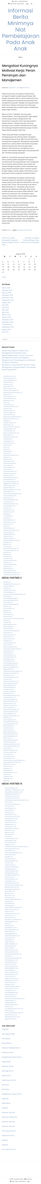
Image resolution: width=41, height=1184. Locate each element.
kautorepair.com (8, 653)
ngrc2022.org (7, 518)
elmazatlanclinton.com (9, 657)
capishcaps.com (8, 778)
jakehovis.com (7, 718)
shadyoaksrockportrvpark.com (12, 649)
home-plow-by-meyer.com (12, 816)
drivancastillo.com (10, 938)
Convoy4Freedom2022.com (11, 550)
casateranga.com (10, 905)
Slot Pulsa (5, 1089)
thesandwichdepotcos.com (11, 481)
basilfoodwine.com (10, 946)
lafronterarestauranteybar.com (14, 885)
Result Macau (7, 1043)
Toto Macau (6, 1039)
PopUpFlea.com (7, 451)
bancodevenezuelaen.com (11, 390)
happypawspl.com (8, 669)
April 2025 (5, 312)
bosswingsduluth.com (9, 720)
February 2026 (7, 290)
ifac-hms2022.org (8, 614)
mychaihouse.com (8, 728)
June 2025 (5, 307)
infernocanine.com (10, 917)
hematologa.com (9, 810)
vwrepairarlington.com (11, 788)
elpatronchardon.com (9, 703)
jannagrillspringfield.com (10, 699)
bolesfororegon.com (11, 982)
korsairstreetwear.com (11, 838)
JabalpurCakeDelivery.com (11, 419)
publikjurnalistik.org (10, 1002)
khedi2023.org (7, 596)
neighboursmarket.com (11, 978)
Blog (9, 230)
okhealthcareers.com (9, 376)
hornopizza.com (9, 806)
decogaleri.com (7, 641)
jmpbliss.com (7, 457)
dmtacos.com (8, 802)
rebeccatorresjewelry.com (10, 455)
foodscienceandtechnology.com (14, 1012)
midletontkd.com (9, 942)
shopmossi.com (9, 911)
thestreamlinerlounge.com (12, 986)
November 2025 (7, 298)
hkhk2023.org (7, 554)
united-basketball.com (11, 861)
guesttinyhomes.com (11, 814)
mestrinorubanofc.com (11, 988)
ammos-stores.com (10, 964)
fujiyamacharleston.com (10, 701)
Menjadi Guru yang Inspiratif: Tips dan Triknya (18, 365)
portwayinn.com (9, 925)
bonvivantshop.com (9, 443)
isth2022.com (7, 582)
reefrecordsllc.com (10, 854)
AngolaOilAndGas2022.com (11, 548)
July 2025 (5, 305)
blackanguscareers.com (12, 980)
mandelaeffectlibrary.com (10, 406)
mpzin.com (6, 447)
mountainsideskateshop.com (13, 958)
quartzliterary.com (8, 693)
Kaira (21, 1179)
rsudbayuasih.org (10, 1000)
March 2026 (6, 288)
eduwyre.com (7, 508)
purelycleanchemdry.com (10, 437)
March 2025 (6, 315)
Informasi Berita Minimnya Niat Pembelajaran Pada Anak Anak (20, 29)
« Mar (4, 277)
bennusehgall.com (8, 626)
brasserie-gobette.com (9, 752)
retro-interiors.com (8, 510)
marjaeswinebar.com (9, 655)
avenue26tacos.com (10, 842)
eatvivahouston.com (11, 822)
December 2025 (7, 295)
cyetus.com (6, 526)
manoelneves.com (8, 404)
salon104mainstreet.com (10, 683)
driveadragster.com (10, 808)
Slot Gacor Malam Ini (9, 1117)
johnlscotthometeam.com (10, 500)
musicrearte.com (8, 754)
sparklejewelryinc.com (11, 873)
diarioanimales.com (9, 639)
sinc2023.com (7, 588)
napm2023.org (7, 556)
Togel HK (5, 1029)
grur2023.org (7, 552)
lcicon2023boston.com (9, 570)
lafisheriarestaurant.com (10, 711)
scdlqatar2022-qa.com (9, 590)
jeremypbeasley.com (9, 479)
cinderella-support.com (10, 471)
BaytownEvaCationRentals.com (12, 417)
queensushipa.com (8, 461)
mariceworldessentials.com (11, 709)
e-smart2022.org (8, 516)
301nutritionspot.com (11, 962)
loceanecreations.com (11, 966)
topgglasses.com (9, 844)
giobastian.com (9, 893)
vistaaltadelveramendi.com (12, 794)
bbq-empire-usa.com (9, 764)
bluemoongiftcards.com (11, 952)
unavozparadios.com (9, 643)
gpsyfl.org (6, 780)
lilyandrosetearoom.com (12, 887)
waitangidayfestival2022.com (11, 572)
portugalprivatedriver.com (10, 677)
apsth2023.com (7, 566)
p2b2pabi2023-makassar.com (11, 584)
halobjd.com (6, 421)
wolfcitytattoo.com (10, 881)
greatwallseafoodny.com (12, 828)
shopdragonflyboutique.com (11, 746)
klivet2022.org (7, 612)
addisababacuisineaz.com (12, 1017)
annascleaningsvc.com (11, 879)
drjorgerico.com (7, 459)
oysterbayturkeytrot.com (12, 883)
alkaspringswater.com (9, 685)
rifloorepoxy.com (10, 897)
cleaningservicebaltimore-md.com (14, 790)
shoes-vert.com (7, 645)
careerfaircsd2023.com (9, 564)
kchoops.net (8, 956)
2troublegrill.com (9, 903)
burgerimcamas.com (10, 1019)
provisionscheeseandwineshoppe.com (14, 594)
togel (27, 4)
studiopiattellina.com (9, 697)
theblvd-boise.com (8, 512)
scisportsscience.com (11, 1015)
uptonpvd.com (9, 901)
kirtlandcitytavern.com (11, 960)
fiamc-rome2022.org (9, 707)
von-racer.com (7, 679)
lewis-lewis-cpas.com (9, 522)
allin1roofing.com (10, 931)
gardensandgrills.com (11, 944)
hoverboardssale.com (9, 398)
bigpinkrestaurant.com (9, 473)
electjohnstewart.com (11, 994)
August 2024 (6, 329)
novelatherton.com (10, 990)
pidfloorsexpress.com (9, 388)
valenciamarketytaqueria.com (13, 853)
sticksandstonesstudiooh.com (13, 907)
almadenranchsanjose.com (11, 530)
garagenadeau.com (9, 487)
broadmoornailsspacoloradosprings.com (16, 846)
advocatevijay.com (8, 532)
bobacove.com (7, 738)
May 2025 (5, 310)
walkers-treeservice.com (12, 909)
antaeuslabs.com (8, 435)
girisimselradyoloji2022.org (11, 604)
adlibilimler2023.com (9, 534)
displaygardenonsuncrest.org (11, 762)
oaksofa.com (7, 774)
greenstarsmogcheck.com (10, 667)
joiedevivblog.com (10, 970)
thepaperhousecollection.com (13, 919)
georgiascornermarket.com (11, 673)
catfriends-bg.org (8, 382)
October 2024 (7, 325)
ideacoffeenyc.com (8, 659)
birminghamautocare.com (10, 722)
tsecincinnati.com (8, 628)
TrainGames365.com (9, 414)
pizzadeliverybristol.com (10, 665)
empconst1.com (7, 469)
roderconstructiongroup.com (11, 630)
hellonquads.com (8, 637)
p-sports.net (8, 836)
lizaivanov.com (9, 812)
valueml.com (7, 453)
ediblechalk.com (8, 770)
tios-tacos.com (9, 863)
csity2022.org (7, 622)
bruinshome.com (9, 877)
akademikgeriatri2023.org (10, 598)
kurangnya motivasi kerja (24, 230)
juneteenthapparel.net (11, 1004)
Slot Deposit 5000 (8, 1034)
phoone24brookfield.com (10, 740)
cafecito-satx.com (10, 865)
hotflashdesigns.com (9, 485)
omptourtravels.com (10, 996)
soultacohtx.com (8, 776)
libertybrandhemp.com (11, 974)
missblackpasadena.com (12, 848)
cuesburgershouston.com (12, 798)
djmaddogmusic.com (11, 927)
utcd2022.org (7, 606)
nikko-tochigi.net (9, 948)
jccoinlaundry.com (8, 651)
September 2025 (8, 300)
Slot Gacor (5, 1085)
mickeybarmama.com (9, 742)
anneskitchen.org (10, 850)
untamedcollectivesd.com (12, 913)
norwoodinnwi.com (10, 976)
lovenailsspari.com (8, 689)
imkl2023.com (7, 562)
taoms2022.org (7, 616)
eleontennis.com (8, 524)
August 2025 (6, 302)
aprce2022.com (7, 542)
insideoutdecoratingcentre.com (12, 493)
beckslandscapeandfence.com (14, 792)
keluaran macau (8, 1052)
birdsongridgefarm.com (11, 968)
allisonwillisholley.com (11, 921)
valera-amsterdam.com (11, 972)
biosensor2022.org (8, 608)
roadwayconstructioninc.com (11, 744)
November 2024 (7, 322)
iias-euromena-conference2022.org (13, 618)
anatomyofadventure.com (12, 936)
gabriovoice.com (9, 832)
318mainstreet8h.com (9, 687)
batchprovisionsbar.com (10, 750)
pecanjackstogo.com (11, 869)
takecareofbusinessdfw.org (11, 427)
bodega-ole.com (9, 984)
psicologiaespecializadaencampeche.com (17, 800)
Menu (20, 57)
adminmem (25, 87)
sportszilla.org (7, 748)
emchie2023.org (7, 602)
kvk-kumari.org (9, 1011)
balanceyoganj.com (9, 410)
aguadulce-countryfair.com (11, 716)
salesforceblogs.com (9, 412)
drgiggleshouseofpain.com (11, 483)
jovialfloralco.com (8, 498)
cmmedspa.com (9, 940)
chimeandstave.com (10, 826)
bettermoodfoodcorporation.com (12, 392)
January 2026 (6, 293)
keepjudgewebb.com (11, 934)
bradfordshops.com (9, 528)
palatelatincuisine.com (11, 818)
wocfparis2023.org (8, 586)
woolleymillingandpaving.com (13, 899)
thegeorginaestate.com (10, 732)
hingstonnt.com (7, 394)
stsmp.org (6, 402)
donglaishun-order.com (10, 705)
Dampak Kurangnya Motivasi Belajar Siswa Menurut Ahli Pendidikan (30, 240)
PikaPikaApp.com (8, 425)
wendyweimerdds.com (9, 463)
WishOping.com (7, 439)
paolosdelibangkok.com (10, 736)
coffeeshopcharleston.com (11, 681)
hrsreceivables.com (9, 467)
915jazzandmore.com (9, 713)
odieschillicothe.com (9, 661)
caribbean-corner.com (11, 950)
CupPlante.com (7, 445)
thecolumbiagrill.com (9, 592)
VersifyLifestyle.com (9, 431)
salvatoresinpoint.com (9, 495)
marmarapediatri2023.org (10, 600)
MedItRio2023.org (8, 568)
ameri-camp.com (8, 465)
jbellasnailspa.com (8, 726)
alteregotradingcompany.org (11, 540)
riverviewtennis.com (9, 758)
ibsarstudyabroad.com (9, 624)
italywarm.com (9, 1006)
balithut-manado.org (9, 538)
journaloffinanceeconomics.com (14, 1008)
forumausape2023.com (10, 560)
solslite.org (8, 923)
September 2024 (8, 327)
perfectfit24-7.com (8, 675)
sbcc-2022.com (7, 546)
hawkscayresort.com (9, 635)
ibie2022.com (7, 544)
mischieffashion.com (9, 506)
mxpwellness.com (10, 915)
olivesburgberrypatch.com (12, 889)
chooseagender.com (9, 396)
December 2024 (7, 320)
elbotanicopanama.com (10, 647)
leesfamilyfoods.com (9, 520)
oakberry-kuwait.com (9, 691)
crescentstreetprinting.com (12, 804)
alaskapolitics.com (8, 400)
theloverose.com (9, 830)
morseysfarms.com (8, 756)
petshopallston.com (10, 840)
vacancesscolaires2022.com (11, 575)
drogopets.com (7, 768)
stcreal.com (6, 449)
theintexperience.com (9, 378)
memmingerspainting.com (10, 477)
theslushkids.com (10, 891)
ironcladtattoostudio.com (12, 875)
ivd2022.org (6, 620)
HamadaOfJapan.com (9, 429)
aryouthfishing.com (10, 859)
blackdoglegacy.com (10, 820)
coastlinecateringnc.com (12, 796)
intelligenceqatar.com (9, 423)
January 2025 (6, 317)
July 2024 (5, 332)
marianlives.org (7, 384)
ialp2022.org (6, 610)
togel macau (6, 1075)
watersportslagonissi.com (10, 504)
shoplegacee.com (8, 441)
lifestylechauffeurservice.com (11, 489)
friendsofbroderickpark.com (11, 695)
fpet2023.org (7, 514)
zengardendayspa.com (11, 871)
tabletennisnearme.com (10, 772)
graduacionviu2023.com (11, 867)
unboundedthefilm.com (10, 380)
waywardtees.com (8, 386)
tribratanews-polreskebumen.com (15, 998)
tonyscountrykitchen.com (10, 724)
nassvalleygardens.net (11, 992)
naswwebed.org (8, 536)
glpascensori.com (10, 895)
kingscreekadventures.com (11, 433)
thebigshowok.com (10, 824)
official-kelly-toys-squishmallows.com (14, 760)
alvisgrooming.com (8, 730)
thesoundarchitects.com (12, 929)
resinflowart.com (9, 834)
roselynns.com (7, 408)
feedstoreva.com (8, 766)
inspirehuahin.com (8, 475)
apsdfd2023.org (7, 558)
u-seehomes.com (8, 502)
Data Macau (6, 1103)
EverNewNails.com (8, 491)
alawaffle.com (9, 857)
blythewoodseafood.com (10, 734)
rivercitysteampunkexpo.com (13, 954)
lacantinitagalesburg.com (10, 663)
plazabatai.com (7, 632)
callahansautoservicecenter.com (12, 671)
